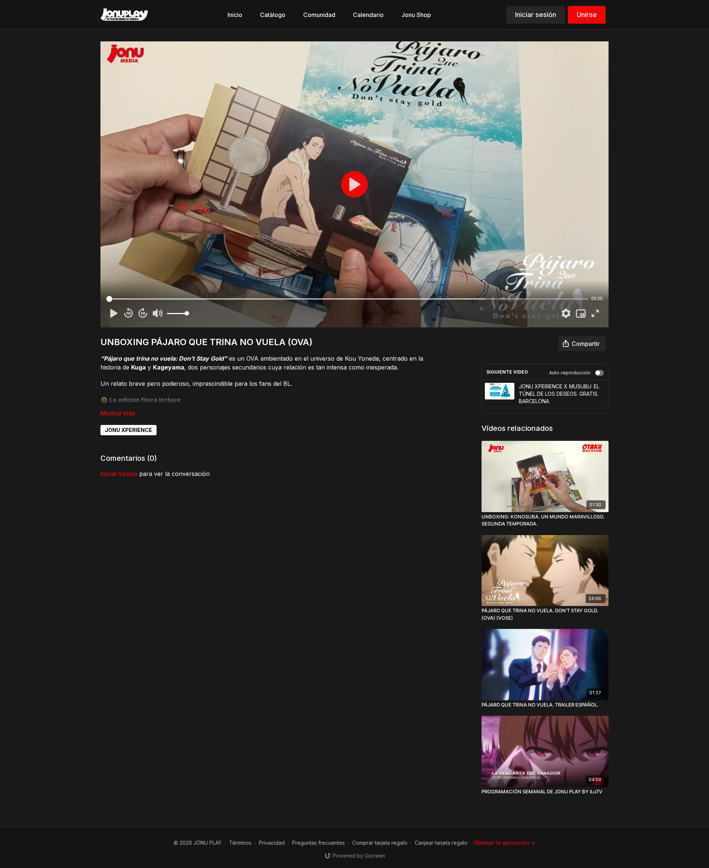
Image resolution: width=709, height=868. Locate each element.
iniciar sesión (118, 473)
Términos (240, 843)
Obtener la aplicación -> (504, 843)
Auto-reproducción (569, 372)
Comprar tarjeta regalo (379, 843)
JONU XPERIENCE (128, 430)
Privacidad (272, 843)
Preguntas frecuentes (318, 843)
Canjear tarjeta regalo (441, 843)
